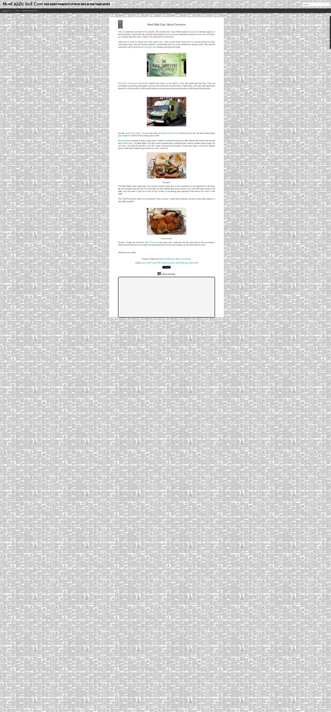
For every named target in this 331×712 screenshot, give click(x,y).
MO (159, 262)
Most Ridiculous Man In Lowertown (176, 259)
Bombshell (122, 140)
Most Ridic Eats (182, 262)
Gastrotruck (130, 133)
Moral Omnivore (145, 47)
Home (17, 10)
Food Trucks (151, 262)
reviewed (145, 133)
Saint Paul (194, 262)
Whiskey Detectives (30, 10)
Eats (143, 262)
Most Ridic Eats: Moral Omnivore (167, 24)
